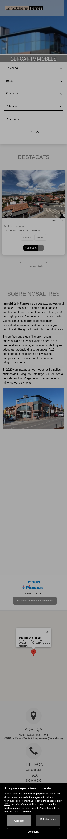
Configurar (33, 831)
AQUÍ (7, 804)
